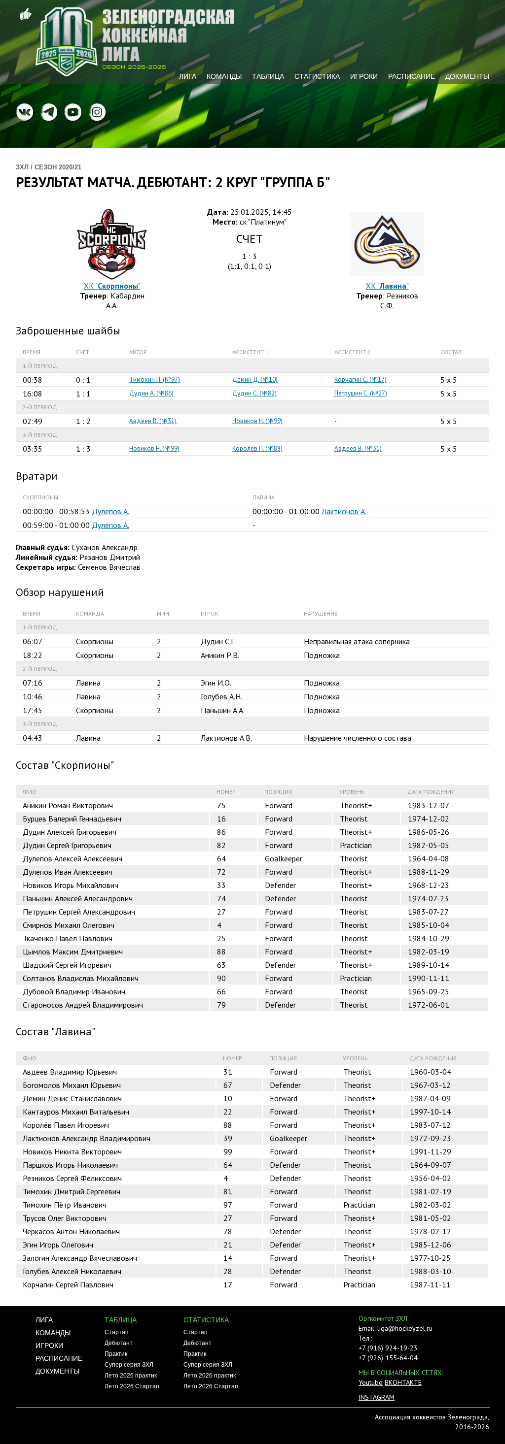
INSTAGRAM (377, 1397)
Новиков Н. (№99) (257, 421)
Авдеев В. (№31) (153, 421)
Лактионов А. (344, 511)
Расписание (411, 76)
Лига (187, 76)
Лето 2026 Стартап (132, 1386)
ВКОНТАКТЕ (403, 1382)
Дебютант (119, 1343)
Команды (224, 76)
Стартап (117, 1332)
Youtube (371, 1382)
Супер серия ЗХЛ (129, 1364)
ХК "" (112, 286)
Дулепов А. (110, 511)
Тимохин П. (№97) (154, 379)
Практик (116, 1353)
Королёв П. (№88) (257, 448)
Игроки (364, 76)
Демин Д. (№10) (255, 379)
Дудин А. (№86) (151, 393)
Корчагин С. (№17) (360, 379)
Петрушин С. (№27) (360, 393)
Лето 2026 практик (131, 1375)
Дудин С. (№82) (254, 393)
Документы (467, 76)
